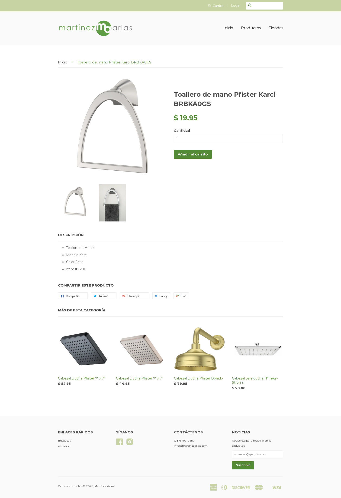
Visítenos (64, 446)
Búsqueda (64, 440)
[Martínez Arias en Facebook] (119, 443)
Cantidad (182, 131)
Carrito (217, 6)
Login (235, 5)
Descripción (71, 235)
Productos (251, 28)
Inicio (228, 28)
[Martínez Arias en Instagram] (129, 443)
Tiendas (276, 28)
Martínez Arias (104, 486)
